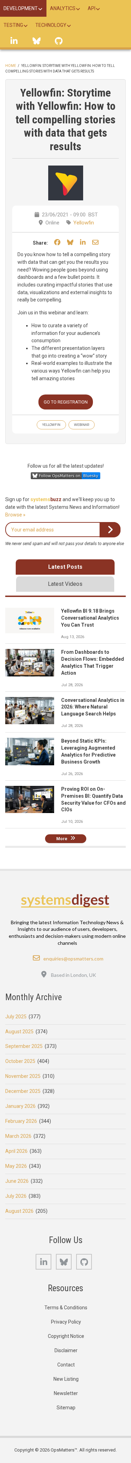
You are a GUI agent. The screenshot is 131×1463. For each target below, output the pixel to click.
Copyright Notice (66, 1336)
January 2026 (20, 1106)
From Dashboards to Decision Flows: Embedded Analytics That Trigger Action (92, 662)
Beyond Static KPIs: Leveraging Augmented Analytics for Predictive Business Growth (88, 751)
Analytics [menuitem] (62, 8)
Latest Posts (65, 567)
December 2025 (23, 1091)
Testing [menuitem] (13, 25)
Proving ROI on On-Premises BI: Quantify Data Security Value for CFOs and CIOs (93, 799)
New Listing (66, 1379)
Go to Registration (66, 402)
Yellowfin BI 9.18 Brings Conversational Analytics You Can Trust (90, 618)
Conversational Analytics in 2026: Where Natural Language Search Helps (92, 707)
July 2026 (16, 1196)
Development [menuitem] (20, 8)
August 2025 (19, 1031)
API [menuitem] (91, 8)
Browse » (15, 515)
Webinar (81, 425)
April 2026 (16, 1151)
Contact (66, 1365)
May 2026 (16, 1166)
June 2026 (17, 1181)
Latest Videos (65, 584)
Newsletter (66, 1393)
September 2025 (24, 1046)
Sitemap (66, 1407)
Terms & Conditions (65, 1307)
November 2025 (23, 1076)
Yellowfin (83, 223)
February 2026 (21, 1121)
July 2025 (16, 1016)
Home (10, 66)
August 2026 (19, 1211)
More (61, 838)
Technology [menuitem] (50, 25)
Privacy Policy (66, 1322)
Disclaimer (66, 1350)
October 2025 (20, 1061)
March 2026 (18, 1136)
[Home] (65, 900)
